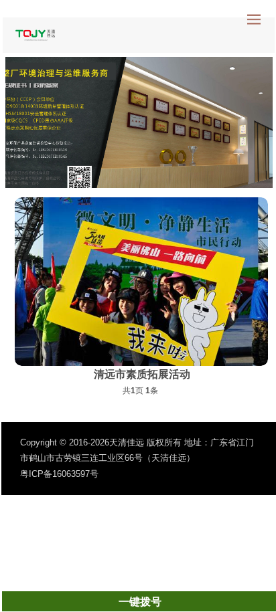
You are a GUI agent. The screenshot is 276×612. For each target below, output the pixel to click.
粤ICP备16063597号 (59, 474)
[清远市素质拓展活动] (141, 281)
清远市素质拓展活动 (142, 374)
